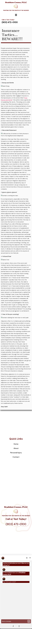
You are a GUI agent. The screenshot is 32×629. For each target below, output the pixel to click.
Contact (16, 457)
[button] (16, 15)
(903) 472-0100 (16, 524)
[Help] (13, 626)
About (16, 448)
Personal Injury (16, 452)
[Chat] (19, 626)
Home (16, 444)
